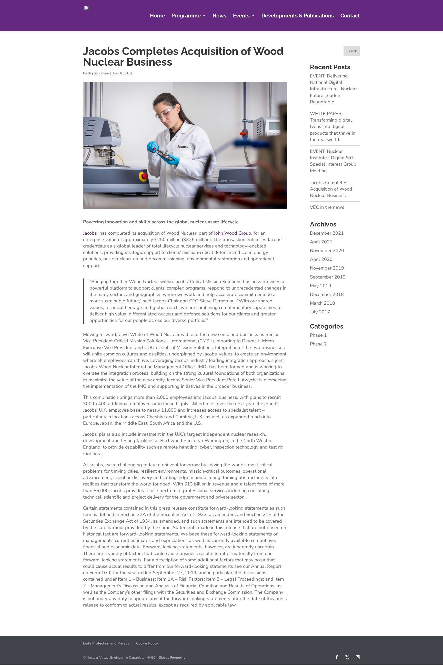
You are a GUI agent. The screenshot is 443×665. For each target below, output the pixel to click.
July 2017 (320, 312)
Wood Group (232, 233)
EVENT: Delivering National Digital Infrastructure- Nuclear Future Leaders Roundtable (333, 89)
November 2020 (327, 250)
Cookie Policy (147, 643)
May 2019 (320, 286)
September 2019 (328, 277)
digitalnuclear (98, 73)
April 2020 (321, 259)
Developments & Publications (297, 16)
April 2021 (321, 242)
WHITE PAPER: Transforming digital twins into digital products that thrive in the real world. (332, 127)
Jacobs (90, 233)
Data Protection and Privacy (106, 643)
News (219, 16)
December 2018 (327, 294)
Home (157, 16)
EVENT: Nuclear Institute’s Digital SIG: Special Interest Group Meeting (333, 161)
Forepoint (177, 657)
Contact (350, 16)
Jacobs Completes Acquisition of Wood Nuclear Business (331, 189)
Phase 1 (318, 335)
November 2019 (327, 268)
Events (241, 16)
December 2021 (327, 233)
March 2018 (322, 303)
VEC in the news (327, 207)
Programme (186, 16)
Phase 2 (318, 344)
